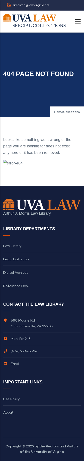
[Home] (35, 20)
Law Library (12, 246)
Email (15, 364)
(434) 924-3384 (24, 351)
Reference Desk (16, 286)
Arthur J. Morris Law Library (27, 213)
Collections (71, 112)
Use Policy (11, 399)
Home (58, 112)
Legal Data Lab (16, 259)
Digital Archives (15, 272)
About (8, 412)
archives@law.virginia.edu (31, 5)
